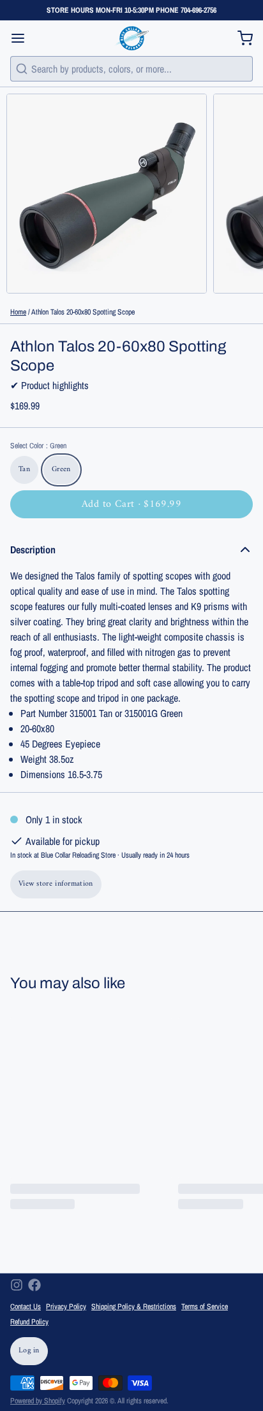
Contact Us (25, 1306)
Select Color (38, 446)
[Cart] (240, 38)
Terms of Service (204, 1306)
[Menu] (23, 38)
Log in (29, 1351)
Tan (24, 469)
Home (18, 312)
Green (61, 469)
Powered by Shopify (37, 1401)
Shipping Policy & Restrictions (133, 1306)
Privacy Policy (66, 1306)
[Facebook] (34, 1285)
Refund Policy (29, 1322)
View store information (56, 884)
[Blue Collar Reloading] (131, 38)
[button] (131, 504)
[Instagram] (16, 1285)
